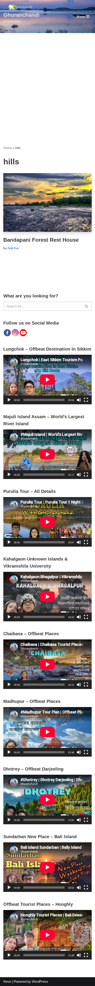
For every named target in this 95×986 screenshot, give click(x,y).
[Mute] (79, 400)
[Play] (9, 400)
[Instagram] (15, 332)
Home (7, 148)
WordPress (40, 981)
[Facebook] (7, 332)
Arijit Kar (13, 248)
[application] (47, 379)
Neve (7, 981)
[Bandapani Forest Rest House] (47, 202)
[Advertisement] (47, 82)
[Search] (87, 306)
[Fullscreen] (86, 400)
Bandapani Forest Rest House (41, 240)
